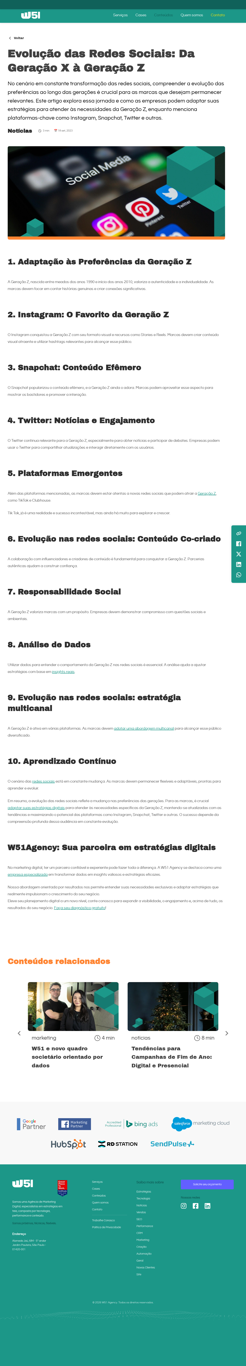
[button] (19, 1033)
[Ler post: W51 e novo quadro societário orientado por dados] (73, 1032)
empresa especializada (28, 875)
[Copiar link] (238, 533)
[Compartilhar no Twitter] (238, 554)
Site (138, 1274)
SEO (139, 1219)
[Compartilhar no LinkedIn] (238, 564)
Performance (144, 1226)
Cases (140, 15)
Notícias (20, 131)
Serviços (120, 15)
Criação (141, 1246)
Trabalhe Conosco (103, 1220)
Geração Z (207, 494)
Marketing (142, 1240)
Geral (139, 1260)
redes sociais (43, 782)
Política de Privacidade (106, 1227)
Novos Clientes (145, 1267)
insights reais (63, 672)
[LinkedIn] (207, 1206)
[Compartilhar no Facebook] (238, 544)
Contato (218, 15)
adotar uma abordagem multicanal (144, 729)
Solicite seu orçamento (207, 1184)
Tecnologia (143, 1198)
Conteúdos (163, 15)
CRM (139, 1233)
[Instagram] (184, 1206)
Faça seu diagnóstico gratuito (79, 908)
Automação (143, 1253)
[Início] (30, 15)
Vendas (141, 1212)
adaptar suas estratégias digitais (36, 808)
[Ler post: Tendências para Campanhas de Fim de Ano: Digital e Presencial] (173, 1032)
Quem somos (192, 15)
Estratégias (143, 1191)
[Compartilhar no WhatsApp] (238, 575)
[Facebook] (196, 1206)
